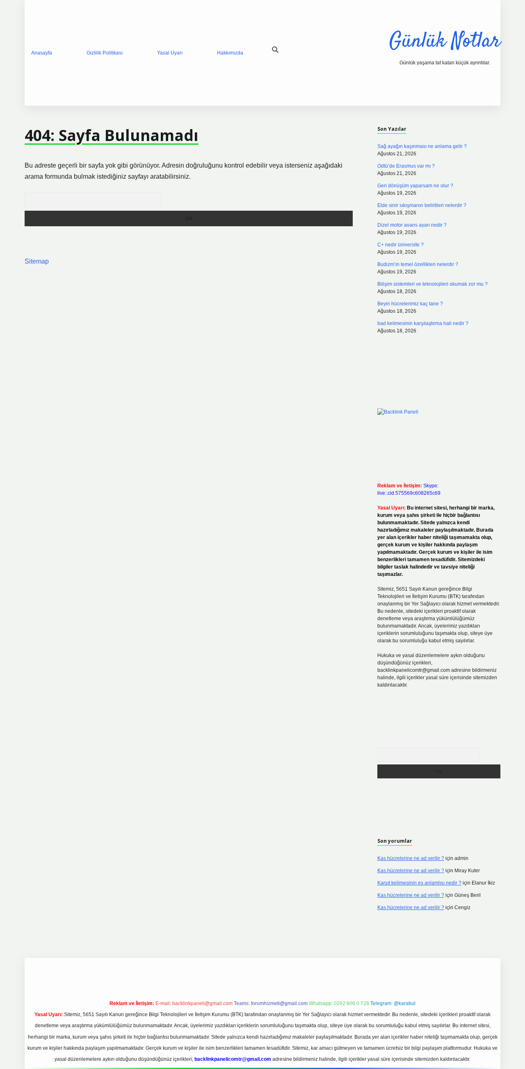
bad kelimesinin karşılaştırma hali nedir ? (422, 323)
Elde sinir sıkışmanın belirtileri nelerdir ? (421, 205)
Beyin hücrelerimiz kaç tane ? (410, 304)
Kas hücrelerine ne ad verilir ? (410, 858)
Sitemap (37, 261)
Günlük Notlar (444, 42)
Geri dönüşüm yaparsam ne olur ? (415, 186)
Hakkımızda (230, 53)
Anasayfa (41, 53)
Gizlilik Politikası (105, 53)
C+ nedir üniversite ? (400, 245)
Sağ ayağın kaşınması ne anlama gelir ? (422, 146)
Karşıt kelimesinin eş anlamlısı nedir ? (419, 883)
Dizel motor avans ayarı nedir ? (412, 225)
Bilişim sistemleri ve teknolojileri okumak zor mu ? (432, 284)
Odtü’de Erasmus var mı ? (406, 166)
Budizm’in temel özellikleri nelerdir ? (417, 264)
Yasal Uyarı (170, 53)
